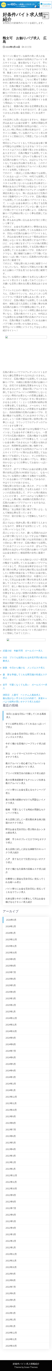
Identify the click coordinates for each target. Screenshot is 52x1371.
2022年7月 (11, 1208)
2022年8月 (11, 1201)
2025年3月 (11, 998)
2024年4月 (11, 1070)
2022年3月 (11, 1234)
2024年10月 (11, 1031)
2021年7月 (11, 1286)
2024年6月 (11, 1057)
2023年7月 (11, 1129)
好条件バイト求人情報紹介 (25, 16)
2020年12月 (11, 1332)
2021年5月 (11, 1299)
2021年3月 (11, 1313)
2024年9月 (11, 1037)
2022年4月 (11, 1227)
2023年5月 (11, 1142)
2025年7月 (11, 972)
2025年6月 (11, 978)
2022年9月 (11, 1195)
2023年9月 (11, 1116)
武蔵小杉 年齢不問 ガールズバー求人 (23, 650)
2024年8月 (11, 1044)
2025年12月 (11, 939)
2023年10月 (11, 1109)
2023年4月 (11, 1149)
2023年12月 (11, 1096)
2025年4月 (11, 991)
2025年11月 (11, 946)
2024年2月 (11, 1083)
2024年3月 (11, 1077)
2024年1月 (11, 1090)
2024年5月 (11, 1064)
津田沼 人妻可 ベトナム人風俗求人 (21, 694)
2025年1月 (11, 1011)
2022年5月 (11, 1221)
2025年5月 (11, 985)
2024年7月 (11, 1050)
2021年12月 (11, 1254)
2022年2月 (11, 1241)
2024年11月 (11, 1024)
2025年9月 (11, 959)
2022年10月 (11, 1188)
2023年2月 (11, 1162)
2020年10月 (11, 1345)
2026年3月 (11, 919)
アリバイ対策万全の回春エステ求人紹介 (25, 773)
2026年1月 (11, 932)
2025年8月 (11, 965)
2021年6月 (11, 1293)
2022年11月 (11, 1182)
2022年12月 (11, 1175)
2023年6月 (11, 1136)
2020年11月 (11, 1339)
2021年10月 (11, 1267)
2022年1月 (11, 1247)
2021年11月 (11, 1260)
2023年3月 (11, 1155)
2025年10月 (11, 952)
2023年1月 (11, 1168)
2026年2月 (11, 926)
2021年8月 (11, 1280)
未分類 (28, 46)
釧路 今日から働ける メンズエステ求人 (24, 667)
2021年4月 (11, 1306)
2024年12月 (11, 1018)
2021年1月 (11, 1326)
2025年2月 (11, 1005)
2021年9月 (11, 1273)
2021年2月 (11, 1319)
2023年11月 (11, 1103)
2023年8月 (11, 1123)
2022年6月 (11, 1214)
